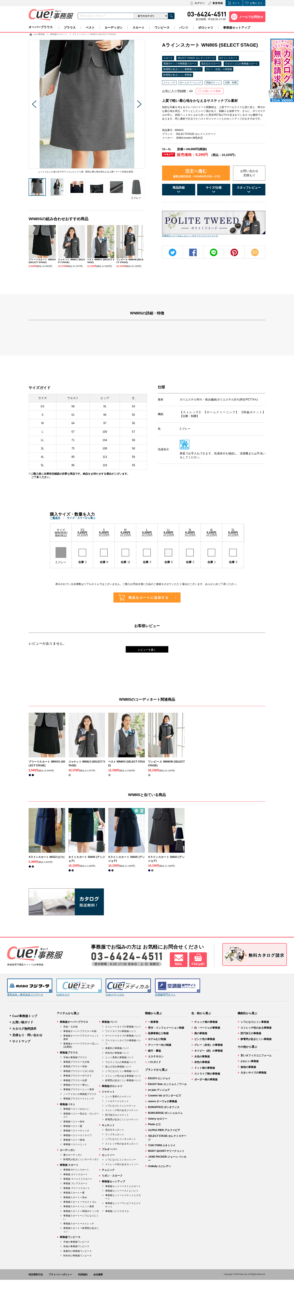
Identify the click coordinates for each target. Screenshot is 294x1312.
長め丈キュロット (114, 1129)
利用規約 (83, 1274)
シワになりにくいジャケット (120, 1105)
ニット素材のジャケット (118, 1096)
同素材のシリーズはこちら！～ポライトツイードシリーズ (190, 235)
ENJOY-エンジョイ (159, 1078)
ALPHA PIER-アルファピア (164, 1130)
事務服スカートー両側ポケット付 (81, 1211)
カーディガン (114, 27)
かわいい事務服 (250, 1061)
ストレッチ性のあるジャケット (121, 1110)
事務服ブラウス (69, 1052)
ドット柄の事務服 (204, 1067)
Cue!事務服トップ (24, 1016)
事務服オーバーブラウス (74, 1021)
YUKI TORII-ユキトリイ (161, 1145)
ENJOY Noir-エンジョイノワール (167, 1084)
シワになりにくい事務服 (255, 1021)
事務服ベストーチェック (76, 1130)
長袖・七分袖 (70, 1026)
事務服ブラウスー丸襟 (75, 1080)
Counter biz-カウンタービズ (164, 1095)
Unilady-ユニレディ (159, 1166)
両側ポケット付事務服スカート (180, 63)
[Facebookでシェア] (193, 252)
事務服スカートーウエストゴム (79, 1202)
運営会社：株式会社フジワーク (25, 994)
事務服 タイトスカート (75, 1174)
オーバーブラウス (41, 27)
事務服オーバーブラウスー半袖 (79, 1031)
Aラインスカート (229, 58)
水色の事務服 (202, 1056)
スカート (139, 27)
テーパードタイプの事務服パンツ (123, 1035)
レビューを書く (147, 649)
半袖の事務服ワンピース (76, 1241)
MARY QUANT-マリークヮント (166, 1150)
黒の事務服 (200, 1033)
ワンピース (162, 27)
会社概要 (98, 1274)
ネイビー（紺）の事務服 (208, 1050)
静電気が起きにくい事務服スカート (182, 69)
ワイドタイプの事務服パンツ (120, 1031)
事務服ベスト (67, 1104)
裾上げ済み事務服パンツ (118, 1066)
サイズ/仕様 (214, 187)
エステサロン (156, 1056)
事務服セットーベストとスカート (123, 1186)
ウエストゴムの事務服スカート (241, 63)
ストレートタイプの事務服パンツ (123, 1026)
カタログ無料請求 (24, 1028)
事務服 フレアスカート (75, 1183)
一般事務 (153, 1021)
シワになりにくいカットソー (120, 1159)
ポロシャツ (205, 27)
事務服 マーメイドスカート (77, 1179)
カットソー (108, 1155)
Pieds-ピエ (154, 1124)
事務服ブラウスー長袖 (75, 1066)
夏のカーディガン (72, 1155)
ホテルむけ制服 (157, 1039)
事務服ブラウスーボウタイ (77, 1075)
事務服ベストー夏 (72, 1126)
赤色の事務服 (202, 1062)
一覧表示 (55, 517)
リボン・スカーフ (112, 1175)
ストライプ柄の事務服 (207, 1073)
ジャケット (108, 1091)
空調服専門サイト (165, 994)
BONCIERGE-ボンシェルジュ (165, 1112)
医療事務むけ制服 (158, 1033)
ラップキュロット (114, 1134)
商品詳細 (179, 187)
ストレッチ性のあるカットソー (121, 1164)
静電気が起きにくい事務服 (177, 74)
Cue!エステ (63, 994)
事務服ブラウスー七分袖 (76, 1062)
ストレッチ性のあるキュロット (121, 1143)
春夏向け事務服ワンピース (77, 1251)
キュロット (108, 1125)
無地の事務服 (248, 1066)
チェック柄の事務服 (206, 1021)
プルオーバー (109, 1149)
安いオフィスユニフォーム (256, 1055)
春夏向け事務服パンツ (117, 1048)
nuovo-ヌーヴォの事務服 (162, 1101)
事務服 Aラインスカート (76, 1169)
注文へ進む (196, 173)
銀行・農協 (154, 1050)
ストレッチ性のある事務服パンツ (123, 1076)
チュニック (108, 1169)
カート (236, 3)
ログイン (200, 3)
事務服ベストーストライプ (77, 1135)
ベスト (90, 27)
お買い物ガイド (22, 1022)
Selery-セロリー (157, 1118)
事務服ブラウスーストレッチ (78, 1098)
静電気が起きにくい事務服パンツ (123, 1080)
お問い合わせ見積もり (249, 173)
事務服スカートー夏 (74, 1192)
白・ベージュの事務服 (207, 1027)
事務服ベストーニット (75, 1144)
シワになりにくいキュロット (120, 1139)
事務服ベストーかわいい (76, 1109)
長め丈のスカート (210, 63)
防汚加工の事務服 (251, 1033)
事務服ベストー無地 (74, 1139)
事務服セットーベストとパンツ (121, 1190)
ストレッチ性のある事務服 (256, 1027)
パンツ (183, 27)
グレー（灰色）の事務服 (219, 69)
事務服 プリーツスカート (76, 1188)
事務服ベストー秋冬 (74, 1121)
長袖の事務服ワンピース (76, 1246)
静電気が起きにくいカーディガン (81, 1159)
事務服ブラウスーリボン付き (78, 1071)
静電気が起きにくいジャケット (121, 1119)
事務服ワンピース (70, 1237)
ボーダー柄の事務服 (206, 1079)
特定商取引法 (36, 1274)
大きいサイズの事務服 (253, 1072)
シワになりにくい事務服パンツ (121, 1071)
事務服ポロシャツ (112, 1086)
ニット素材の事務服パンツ (119, 1057)
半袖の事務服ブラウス (75, 1057)
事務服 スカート (69, 1164)
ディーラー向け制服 (159, 1044)
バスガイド (154, 1062)
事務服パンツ (109, 1021)
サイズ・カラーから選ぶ (81, 517)
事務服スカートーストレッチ (78, 1223)
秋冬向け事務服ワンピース (77, 1255)
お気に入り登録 (212, 91)
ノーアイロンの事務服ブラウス (79, 1094)
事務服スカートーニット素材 (78, 1206)
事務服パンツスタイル (117, 1211)
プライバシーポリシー (60, 1274)
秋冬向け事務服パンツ (117, 1053)
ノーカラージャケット (117, 1101)
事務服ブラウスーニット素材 (78, 1089)
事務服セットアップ (236, 27)
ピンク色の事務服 (204, 1039)
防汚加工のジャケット (117, 1115)
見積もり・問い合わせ (27, 1035)
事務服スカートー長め (75, 1197)
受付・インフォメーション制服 (166, 1027)
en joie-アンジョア (159, 1089)
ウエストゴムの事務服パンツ (120, 1062)
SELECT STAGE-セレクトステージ (196, 58)
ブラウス (70, 27)
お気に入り (256, 3)
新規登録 (218, 3)
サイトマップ (21, 1041)
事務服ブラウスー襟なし (76, 1085)
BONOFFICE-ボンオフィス (163, 1107)
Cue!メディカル (115, 994)
